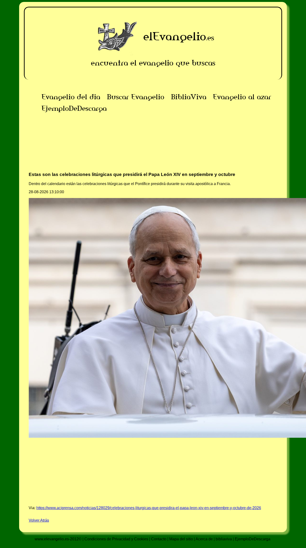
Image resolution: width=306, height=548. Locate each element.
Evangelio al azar (242, 97)
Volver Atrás (39, 520)
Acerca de (204, 539)
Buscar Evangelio (135, 97)
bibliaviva (224, 539)
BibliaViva (188, 97)
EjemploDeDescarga (74, 108)
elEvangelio (174, 36)
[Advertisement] (153, 147)
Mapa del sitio (181, 539)
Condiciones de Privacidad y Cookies (116, 539)
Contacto (158, 539)
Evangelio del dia (71, 97)
